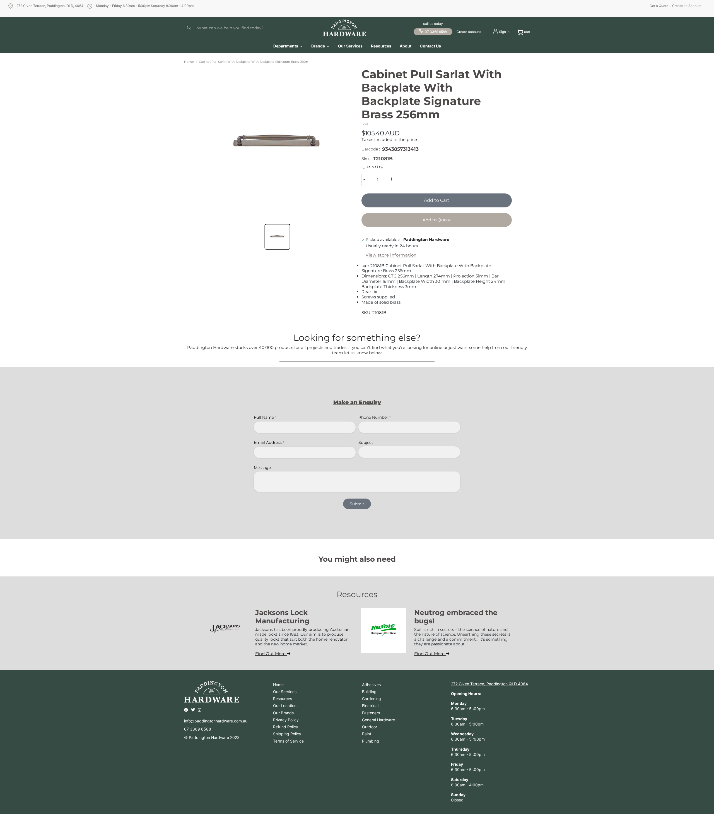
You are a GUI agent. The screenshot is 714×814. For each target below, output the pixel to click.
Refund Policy (285, 726)
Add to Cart (436, 200)
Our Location (284, 705)
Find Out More (271, 653)
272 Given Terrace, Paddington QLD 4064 (489, 683)
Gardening (371, 698)
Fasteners (371, 712)
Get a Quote (659, 6)
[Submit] (189, 28)
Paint (366, 733)
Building (369, 691)
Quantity (372, 167)
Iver (365, 123)
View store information (391, 255)
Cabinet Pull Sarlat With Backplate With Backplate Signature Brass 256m (253, 62)
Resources (282, 698)
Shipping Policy (287, 733)
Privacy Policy (286, 719)
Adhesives (371, 684)
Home (189, 62)
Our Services (284, 691)
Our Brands (283, 712)
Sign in (504, 32)
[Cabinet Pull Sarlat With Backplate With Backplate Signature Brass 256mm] (277, 143)
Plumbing (370, 741)
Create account (469, 32)
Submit (357, 503)
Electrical (370, 705)
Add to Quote (437, 219)
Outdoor (369, 726)
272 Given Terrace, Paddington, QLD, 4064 (49, 6)
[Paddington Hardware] (344, 28)
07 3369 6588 (436, 32)
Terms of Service (288, 741)
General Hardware (378, 719)
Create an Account (686, 6)
